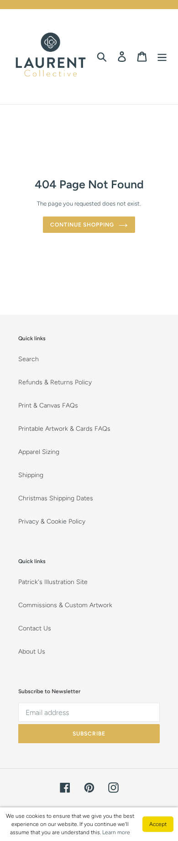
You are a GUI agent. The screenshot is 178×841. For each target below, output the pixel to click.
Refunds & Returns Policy (55, 382)
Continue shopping (82, 225)
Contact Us (34, 628)
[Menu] (162, 56)
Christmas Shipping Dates (55, 498)
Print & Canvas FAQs (48, 405)
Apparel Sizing (38, 452)
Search (28, 359)
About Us (31, 651)
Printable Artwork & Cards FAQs (64, 429)
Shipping (30, 475)
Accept (158, 824)
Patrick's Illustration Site (53, 582)
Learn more (116, 832)
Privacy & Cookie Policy (51, 521)
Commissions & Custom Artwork (65, 605)
